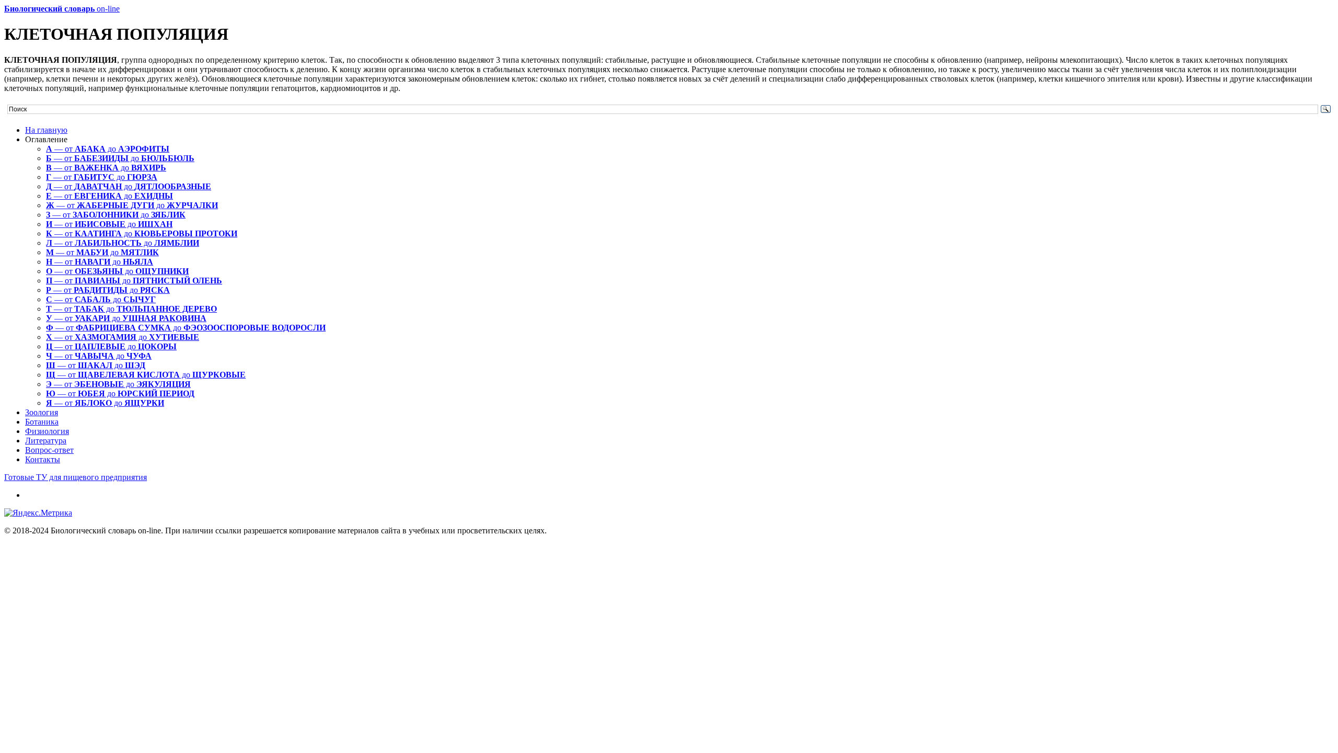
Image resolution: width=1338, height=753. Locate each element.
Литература (45, 440)
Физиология (47, 431)
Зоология (41, 412)
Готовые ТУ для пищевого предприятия (75, 477)
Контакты (42, 459)
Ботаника (42, 421)
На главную (46, 130)
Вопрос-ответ (49, 450)
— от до (107, 148)
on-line (62, 8)
